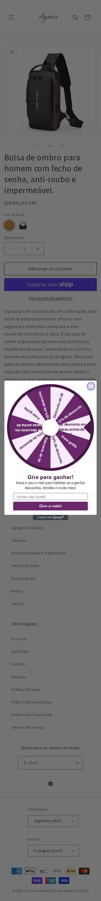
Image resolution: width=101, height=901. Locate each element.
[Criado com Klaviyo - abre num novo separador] (50, 517)
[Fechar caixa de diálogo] (91, 386)
